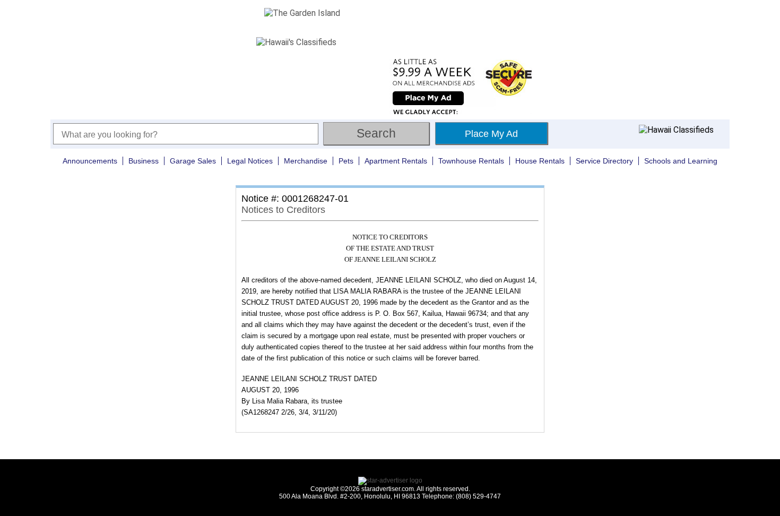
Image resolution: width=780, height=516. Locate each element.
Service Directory (604, 161)
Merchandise (305, 161)
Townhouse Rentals (471, 161)
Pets (346, 161)
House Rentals (540, 161)
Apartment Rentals (396, 161)
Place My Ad (491, 133)
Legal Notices (250, 161)
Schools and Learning (680, 161)
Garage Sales (193, 161)
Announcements (90, 161)
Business (143, 161)
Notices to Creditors (283, 209)
